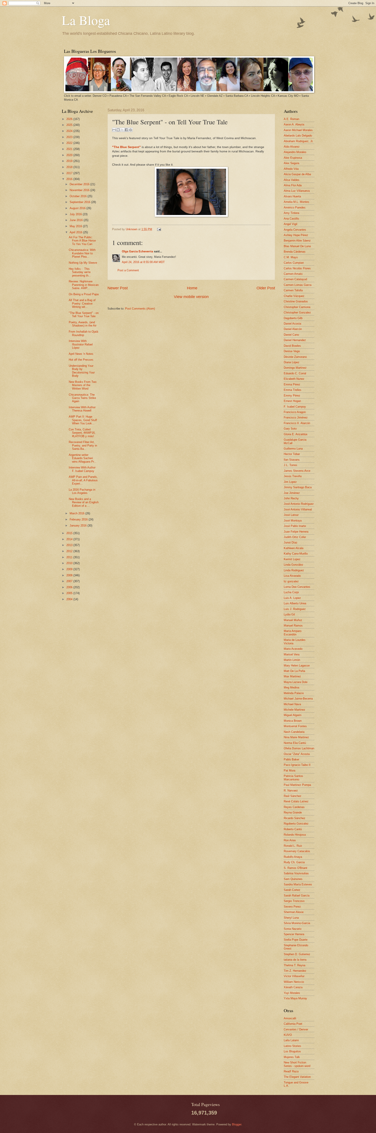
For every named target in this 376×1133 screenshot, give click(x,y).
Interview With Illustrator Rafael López (81, 344)
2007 (69, 581)
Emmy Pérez (292, 395)
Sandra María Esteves (298, 884)
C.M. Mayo (291, 257)
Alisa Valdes (291, 180)
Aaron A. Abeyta (294, 124)
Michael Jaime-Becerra (298, 698)
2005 (69, 593)
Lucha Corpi (291, 592)
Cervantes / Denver (296, 1029)
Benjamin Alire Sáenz (297, 240)
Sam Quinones (293, 879)
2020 (69, 155)
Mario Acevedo (293, 648)
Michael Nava (292, 704)
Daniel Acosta (292, 323)
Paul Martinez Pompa (297, 784)
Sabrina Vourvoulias (296, 873)
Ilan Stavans (292, 459)
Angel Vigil (290, 224)
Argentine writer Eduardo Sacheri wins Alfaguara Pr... (82, 458)
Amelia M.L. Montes (296, 201)
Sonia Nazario (292, 928)
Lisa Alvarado (292, 575)
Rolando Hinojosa (295, 834)
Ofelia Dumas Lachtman (299, 748)
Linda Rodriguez (294, 570)
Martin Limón (292, 659)
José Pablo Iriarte (295, 526)
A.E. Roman (291, 119)
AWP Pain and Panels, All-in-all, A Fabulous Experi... (83, 480)
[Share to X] (122, 130)
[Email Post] (158, 229)
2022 (69, 143)
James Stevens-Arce (297, 470)
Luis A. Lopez (292, 598)
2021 (69, 149)
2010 (69, 563)
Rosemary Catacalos (297, 851)
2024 (69, 131)
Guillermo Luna (293, 448)
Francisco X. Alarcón (297, 423)
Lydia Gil (289, 614)
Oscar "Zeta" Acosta (297, 754)
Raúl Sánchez (292, 796)
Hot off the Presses (81, 359)
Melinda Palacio (294, 693)
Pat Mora (289, 770)
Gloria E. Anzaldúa (295, 434)
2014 (69, 539)
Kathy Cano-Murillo (296, 553)
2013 (69, 545)
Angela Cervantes (295, 229)
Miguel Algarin (292, 715)
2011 (69, 557)
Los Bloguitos (292, 1051)
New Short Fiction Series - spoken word (297, 1064)
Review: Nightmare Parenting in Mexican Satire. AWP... (84, 285)
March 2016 (77, 513)
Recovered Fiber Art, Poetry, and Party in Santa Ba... (83, 445)
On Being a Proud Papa (84, 294)
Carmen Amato (293, 273)
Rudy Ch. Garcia (294, 862)
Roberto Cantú (293, 829)
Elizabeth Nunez (294, 378)
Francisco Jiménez (296, 417)
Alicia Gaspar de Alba (297, 174)
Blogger (236, 1124)
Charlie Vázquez (294, 296)
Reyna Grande (293, 812)
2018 (69, 167)
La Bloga (86, 20)
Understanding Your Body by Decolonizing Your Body (82, 370)
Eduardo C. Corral (295, 373)
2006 (69, 587)
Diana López (291, 362)
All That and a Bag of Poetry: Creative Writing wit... (82, 303)
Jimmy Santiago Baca (298, 487)
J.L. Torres (290, 465)
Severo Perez (292, 906)
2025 (69, 125)
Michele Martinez (294, 709)
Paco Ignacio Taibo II (297, 764)
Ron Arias (290, 840)
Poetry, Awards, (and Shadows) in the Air (82, 324)
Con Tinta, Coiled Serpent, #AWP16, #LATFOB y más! (82, 433)
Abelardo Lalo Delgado (298, 135)
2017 (69, 173)
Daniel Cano (291, 334)
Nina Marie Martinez (296, 737)
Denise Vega (292, 351)
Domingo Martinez (295, 367)
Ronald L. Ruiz (293, 845)
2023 (69, 137)
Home (192, 288)
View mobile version (191, 297)
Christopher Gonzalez (297, 312)
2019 (69, 161)
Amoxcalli (290, 1018)
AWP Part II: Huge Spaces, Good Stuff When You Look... (83, 420)
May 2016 (76, 226)
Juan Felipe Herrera (296, 531)
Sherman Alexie (294, 912)
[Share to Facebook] (126, 130)
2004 (69, 599)
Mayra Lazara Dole (295, 682)
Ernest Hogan (292, 401)
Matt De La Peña (294, 671)
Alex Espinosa (293, 157)
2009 (69, 569)
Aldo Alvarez (292, 146)
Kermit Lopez (292, 559)
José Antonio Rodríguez (299, 503)
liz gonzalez (291, 581)
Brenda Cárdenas (295, 251)
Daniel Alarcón (293, 329)
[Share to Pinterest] (130, 130)
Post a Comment (128, 270)
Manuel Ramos (293, 625)
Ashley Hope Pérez (296, 235)
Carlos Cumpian (294, 262)
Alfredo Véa (291, 168)
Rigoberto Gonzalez (296, 823)
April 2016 (76, 232)
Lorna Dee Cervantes (297, 586)
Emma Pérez (292, 384)
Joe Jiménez (292, 493)
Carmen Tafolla (293, 290)
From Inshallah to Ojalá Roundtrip (83, 333)
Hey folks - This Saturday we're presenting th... (80, 272)
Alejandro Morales (295, 152)
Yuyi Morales (292, 993)
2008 (69, 575)
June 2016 (77, 220)
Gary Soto (290, 428)
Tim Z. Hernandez (295, 970)
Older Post (266, 288)
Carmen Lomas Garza (297, 285)
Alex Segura (291, 163)
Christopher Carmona (297, 307)
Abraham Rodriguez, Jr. (298, 141)
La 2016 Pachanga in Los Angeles (82, 491)
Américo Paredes (295, 207)
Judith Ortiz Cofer (295, 537)
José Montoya (293, 520)
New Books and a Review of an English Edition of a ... (84, 502)
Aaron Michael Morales (298, 130)
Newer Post (117, 288)
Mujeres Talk (292, 1057)
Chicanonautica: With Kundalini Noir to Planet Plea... (82, 253)
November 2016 (80, 190)
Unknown (132, 229)
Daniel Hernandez (295, 340)
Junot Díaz (290, 542)
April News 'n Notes (81, 353)
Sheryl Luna (291, 917)
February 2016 (79, 519)
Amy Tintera (291, 213)
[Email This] (114, 130)
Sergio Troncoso (294, 901)
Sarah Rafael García (296, 895)
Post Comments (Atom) (140, 308)
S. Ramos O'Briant (295, 868)
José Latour (291, 515)
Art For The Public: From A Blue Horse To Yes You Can (82, 241)
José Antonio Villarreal (298, 509)
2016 (69, 179)
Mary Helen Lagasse (297, 665)
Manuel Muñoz (293, 620)
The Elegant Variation (297, 1076)
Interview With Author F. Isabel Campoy (82, 469)
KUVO (288, 1034)
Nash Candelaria (294, 731)
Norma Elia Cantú (295, 743)
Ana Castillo (291, 218)
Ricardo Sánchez (294, 818)
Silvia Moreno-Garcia (297, 923)
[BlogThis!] (118, 130)
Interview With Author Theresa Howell (82, 409)
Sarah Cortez (292, 889)
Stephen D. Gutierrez (297, 954)
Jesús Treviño (293, 476)
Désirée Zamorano (295, 356)
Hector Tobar (292, 454)
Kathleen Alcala (293, 548)
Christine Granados (296, 301)
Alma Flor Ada (293, 185)
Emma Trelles (292, 390)
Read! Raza (291, 1071)
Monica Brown (293, 720)
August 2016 (78, 208)
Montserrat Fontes (295, 726)
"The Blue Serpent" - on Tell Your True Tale (84, 314)
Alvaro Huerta (292, 196)
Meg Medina (291, 687)
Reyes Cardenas (294, 807)
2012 (69, 551)
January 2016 (78, 525)
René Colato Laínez (296, 801)
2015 (69, 533)
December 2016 (80, 184)
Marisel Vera (291, 654)
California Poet (293, 1023)
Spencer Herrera (294, 934)
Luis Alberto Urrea (295, 603)
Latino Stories (292, 1046)
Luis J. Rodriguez (295, 609)
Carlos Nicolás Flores (297, 268)
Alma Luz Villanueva (297, 190)
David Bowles (292, 345)
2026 (69, 119)
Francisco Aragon (295, 412)
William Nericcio (294, 981)
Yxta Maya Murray (295, 998)
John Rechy (291, 498)
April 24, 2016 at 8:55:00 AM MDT (143, 262)
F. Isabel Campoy (295, 406)
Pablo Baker (291, 759)
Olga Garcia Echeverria (137, 251)
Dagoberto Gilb (293, 318)
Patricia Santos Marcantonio (293, 777)
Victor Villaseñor (294, 976)
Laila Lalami (291, 1040)
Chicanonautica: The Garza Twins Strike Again (82, 398)
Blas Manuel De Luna (297, 246)
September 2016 (80, 202)
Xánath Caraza (293, 987)
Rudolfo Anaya (293, 856)
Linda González (293, 564)
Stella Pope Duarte (295, 939)
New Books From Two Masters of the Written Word (82, 385)
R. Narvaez (291, 790)
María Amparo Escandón (292, 632)
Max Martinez (292, 676)
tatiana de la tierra (295, 959)
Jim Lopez (290, 481)
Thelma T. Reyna (294, 965)
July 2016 (76, 214)
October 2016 (78, 196)
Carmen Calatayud (295, 279)
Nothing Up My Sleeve (83, 262)
